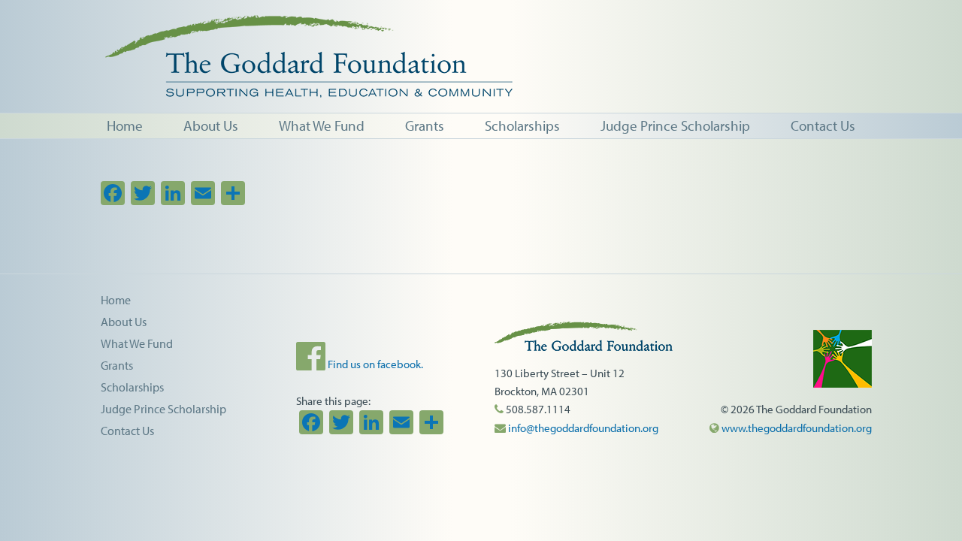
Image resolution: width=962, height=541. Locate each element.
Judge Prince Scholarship (163, 408)
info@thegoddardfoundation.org (582, 428)
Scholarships (132, 386)
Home (116, 299)
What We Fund (137, 343)
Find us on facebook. (374, 364)
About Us (124, 321)
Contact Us (127, 430)
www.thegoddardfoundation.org (795, 428)
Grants (117, 365)
